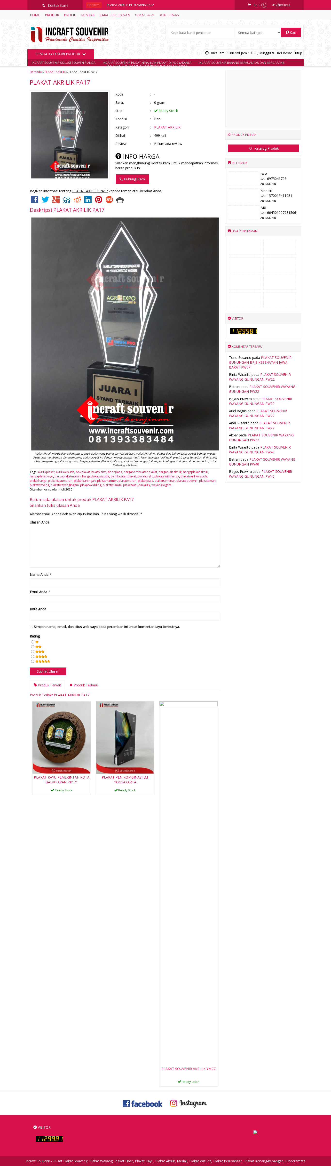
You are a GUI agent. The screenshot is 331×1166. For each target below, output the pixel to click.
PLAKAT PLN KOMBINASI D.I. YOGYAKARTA (125, 779)
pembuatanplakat (123, 476)
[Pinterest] (98, 201)
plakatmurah (127, 481)
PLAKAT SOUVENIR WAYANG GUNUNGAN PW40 (260, 449)
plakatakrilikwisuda (194, 476)
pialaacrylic (145, 476)
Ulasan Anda (39, 522)
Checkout (283, 4)
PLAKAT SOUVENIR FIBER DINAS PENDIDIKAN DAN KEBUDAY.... (150, 56)
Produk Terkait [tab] (49, 685)
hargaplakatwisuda (95, 476)
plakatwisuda (112, 485)
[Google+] (56, 201)
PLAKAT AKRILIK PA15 (121, 46)
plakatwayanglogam (65, 485)
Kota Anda (38, 609)
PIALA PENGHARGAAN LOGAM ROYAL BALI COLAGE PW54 (147, 66)
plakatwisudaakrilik (136, 485)
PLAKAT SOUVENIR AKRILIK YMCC (188, 1068)
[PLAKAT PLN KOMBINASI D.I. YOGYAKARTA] (125, 737)
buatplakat (98, 472)
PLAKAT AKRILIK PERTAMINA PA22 (130, 5)
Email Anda (38, 591)
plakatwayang (39, 485)
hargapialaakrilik (169, 472)
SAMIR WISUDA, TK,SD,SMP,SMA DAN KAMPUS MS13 (144, 15)
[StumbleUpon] (109, 201)
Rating (35, 636)
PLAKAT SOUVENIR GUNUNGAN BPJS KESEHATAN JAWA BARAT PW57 (260, 362)
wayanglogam (161, 485)
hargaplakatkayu (41, 476)
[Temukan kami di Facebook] (143, 1103)
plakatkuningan (85, 481)
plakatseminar (165, 481)
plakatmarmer (107, 481)
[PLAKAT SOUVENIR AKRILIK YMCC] (188, 883)
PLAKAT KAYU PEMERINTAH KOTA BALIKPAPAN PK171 (61, 779)
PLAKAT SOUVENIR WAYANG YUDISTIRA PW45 (139, 35)
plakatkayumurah (60, 481)
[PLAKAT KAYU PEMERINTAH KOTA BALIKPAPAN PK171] (61, 737)
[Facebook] (34, 201)
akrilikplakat (46, 472)
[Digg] (66, 201)
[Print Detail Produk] (120, 201)
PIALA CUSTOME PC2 (121, 76)
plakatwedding (90, 485)
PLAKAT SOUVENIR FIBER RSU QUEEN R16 (136, 25)
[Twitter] (45, 201)
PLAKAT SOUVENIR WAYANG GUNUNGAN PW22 (260, 377)
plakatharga (38, 481)
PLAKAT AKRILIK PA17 (60, 82)
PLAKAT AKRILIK (167, 127)
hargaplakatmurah (68, 476)
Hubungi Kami (134, 179)
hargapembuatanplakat (140, 472)
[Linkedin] (88, 201)
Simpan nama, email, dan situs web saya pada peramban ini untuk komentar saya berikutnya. (107, 626)
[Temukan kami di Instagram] (188, 1103)
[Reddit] (77, 201)
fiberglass (115, 472)
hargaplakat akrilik (195, 472)
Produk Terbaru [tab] (85, 685)
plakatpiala (145, 481)
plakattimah (207, 481)
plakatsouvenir (187, 481)
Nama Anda (39, 574)
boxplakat (83, 472)
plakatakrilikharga (166, 476)
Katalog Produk (266, 148)
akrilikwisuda (65, 472)
